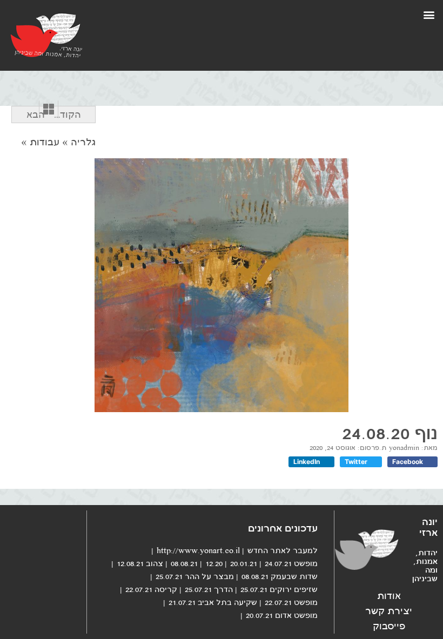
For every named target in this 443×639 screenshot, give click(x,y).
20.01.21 (243, 563)
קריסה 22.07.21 (151, 589)
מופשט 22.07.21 (291, 602)
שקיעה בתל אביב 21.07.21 (213, 602)
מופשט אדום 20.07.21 (282, 615)
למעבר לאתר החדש (282, 550)
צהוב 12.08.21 (140, 563)
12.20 (214, 563)
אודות (389, 595)
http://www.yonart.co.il (198, 550)
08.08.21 (184, 563)
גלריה (83, 142)
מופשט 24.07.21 (291, 563)
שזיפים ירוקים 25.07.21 (279, 589)
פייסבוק (389, 626)
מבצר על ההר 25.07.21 (195, 576)
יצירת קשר (388, 611)
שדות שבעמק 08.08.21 (279, 576)
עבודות (44, 142)
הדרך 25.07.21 (209, 589)
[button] (429, 14)
